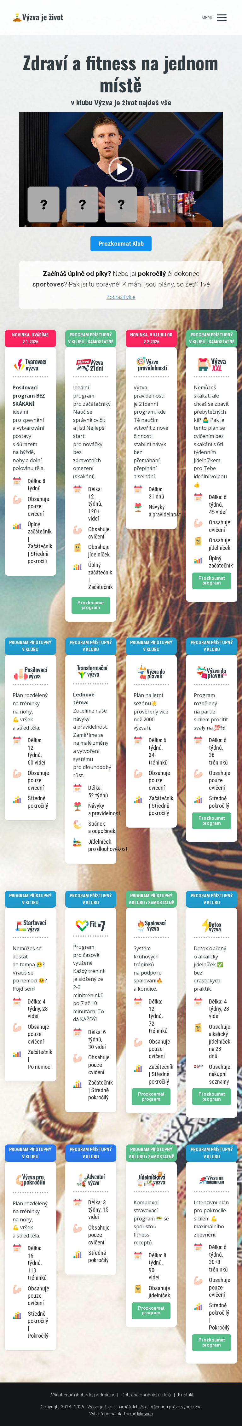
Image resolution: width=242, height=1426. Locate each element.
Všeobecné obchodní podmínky (82, 1394)
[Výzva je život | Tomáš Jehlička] (46, 18)
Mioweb (145, 1413)
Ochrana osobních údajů (146, 1394)
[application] (120, 169)
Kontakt (185, 1394)
